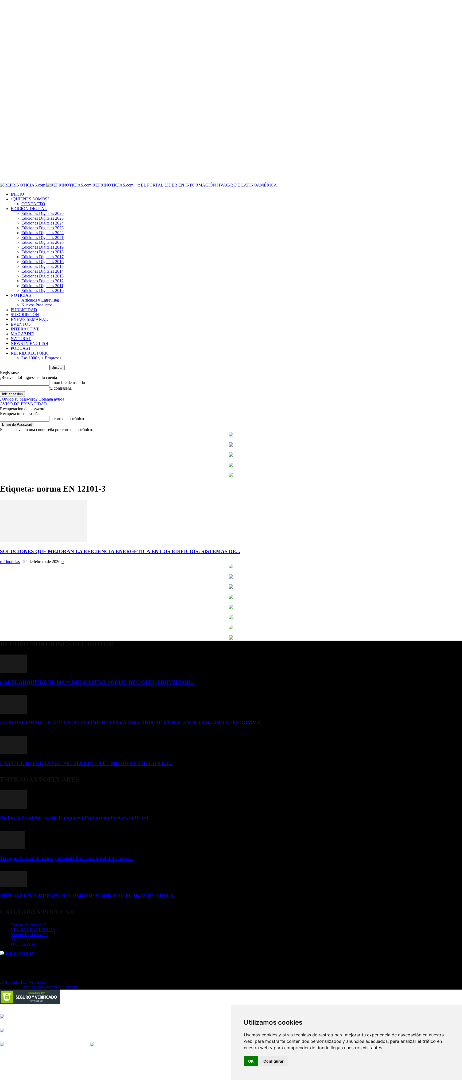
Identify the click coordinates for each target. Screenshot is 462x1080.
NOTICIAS (21, 295)
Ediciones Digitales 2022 (42, 232)
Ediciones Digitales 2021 (42, 237)
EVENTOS (21, 324)
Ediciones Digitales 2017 (42, 256)
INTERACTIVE (25, 329)
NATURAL (21, 338)
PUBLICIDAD (24, 309)
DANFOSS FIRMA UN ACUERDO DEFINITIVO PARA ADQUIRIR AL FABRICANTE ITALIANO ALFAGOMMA (130, 722)
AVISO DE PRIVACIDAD (23, 404)
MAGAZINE (22, 334)
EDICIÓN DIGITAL (29, 208)
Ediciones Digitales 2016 (42, 261)
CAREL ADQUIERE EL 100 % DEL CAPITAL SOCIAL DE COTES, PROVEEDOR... (97, 682)
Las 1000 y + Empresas (41, 358)
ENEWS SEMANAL (29, 319)
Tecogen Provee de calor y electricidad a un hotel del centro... (66, 858)
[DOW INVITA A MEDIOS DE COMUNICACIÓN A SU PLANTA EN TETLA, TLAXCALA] (13, 885)
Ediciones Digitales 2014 (42, 271)
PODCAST (21, 348)
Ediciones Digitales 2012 (42, 281)
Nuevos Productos (36, 305)
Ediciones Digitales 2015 (42, 266)
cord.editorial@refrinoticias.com (50, 987)
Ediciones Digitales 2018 (42, 252)
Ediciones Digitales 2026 (42, 213)
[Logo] (23, 185)
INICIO (17, 194)
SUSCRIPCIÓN (25, 314)
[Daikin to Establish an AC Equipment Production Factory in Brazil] (13, 807)
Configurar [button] (273, 1061)
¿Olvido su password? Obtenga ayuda (32, 399)
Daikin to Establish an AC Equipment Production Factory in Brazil (74, 817)
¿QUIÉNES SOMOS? (30, 199)
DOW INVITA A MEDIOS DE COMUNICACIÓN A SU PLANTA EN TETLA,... (89, 896)
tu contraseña (60, 388)
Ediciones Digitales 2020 (42, 242)
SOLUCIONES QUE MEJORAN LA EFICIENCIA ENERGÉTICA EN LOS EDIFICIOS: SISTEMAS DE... (120, 551)
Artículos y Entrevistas (40, 300)
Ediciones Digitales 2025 (42, 218)
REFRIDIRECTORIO (30, 353)
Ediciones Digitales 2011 (42, 285)
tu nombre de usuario (67, 382)
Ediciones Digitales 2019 (42, 247)
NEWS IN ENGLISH (29, 343)
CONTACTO (33, 203)
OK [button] (251, 1061)
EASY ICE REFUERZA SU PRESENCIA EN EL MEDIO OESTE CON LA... (86, 763)
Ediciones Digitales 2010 (42, 290)
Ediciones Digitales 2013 (42, 276)
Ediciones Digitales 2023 (42, 228)
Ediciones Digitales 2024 (42, 223)
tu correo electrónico (66, 418)
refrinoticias (10, 561)
